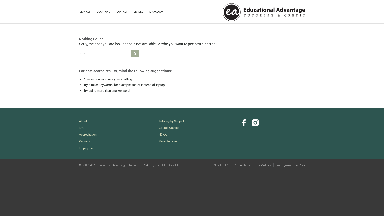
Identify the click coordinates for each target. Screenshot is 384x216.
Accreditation (88, 134)
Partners (84, 141)
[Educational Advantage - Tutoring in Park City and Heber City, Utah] (264, 11)
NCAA (163, 134)
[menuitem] (85, 11)
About (83, 121)
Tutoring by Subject (171, 121)
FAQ (81, 128)
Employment (87, 148)
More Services (168, 141)
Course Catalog (169, 128)
